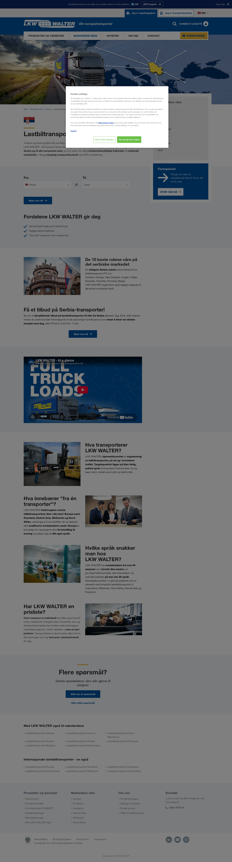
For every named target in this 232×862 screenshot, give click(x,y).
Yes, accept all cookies (129, 139)
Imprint (74, 131)
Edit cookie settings (104, 139)
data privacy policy (106, 123)
